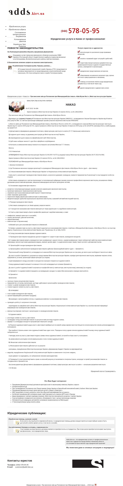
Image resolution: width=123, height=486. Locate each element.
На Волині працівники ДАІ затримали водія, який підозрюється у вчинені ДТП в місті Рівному (43, 394)
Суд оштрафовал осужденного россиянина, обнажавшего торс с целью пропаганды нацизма (44, 398)
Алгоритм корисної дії (19, 386)
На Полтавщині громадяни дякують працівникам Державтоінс (30, 52)
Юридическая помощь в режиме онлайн (23, 419)
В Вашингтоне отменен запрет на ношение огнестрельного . (30, 62)
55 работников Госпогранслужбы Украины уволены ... (31, 66)
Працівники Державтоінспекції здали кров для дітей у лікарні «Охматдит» (37, 390)
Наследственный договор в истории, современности (28, 427)
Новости (26, 96)
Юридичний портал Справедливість (103, 371)
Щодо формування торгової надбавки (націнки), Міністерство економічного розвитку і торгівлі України (46, 396)
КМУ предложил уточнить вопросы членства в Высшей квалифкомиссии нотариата (40, 392)
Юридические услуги (14, 96)
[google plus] (95, 485)
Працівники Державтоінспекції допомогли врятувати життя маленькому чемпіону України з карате (45, 384)
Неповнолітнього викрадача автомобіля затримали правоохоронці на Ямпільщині (40, 400)
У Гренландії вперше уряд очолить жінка (26, 402)
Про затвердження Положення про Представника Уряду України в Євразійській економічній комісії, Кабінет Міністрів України (55, 388)
